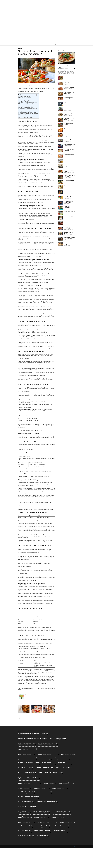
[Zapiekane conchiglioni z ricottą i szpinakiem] (60, 104)
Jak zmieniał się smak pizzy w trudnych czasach (27, 103)
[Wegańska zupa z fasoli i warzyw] (60, 135)
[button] (71, 43)
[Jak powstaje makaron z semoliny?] (60, 125)
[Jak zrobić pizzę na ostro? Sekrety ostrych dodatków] (60, 244)
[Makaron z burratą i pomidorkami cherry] (60, 140)
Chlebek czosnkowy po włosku (69, 144)
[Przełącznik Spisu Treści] (37, 95)
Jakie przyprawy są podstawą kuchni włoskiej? (27, 757)
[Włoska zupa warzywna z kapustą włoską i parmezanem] (60, 161)
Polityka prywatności (46, 44)
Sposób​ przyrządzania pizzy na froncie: (26, 100)
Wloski (26, 694)
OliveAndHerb (52, 739)
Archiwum (24, 44)
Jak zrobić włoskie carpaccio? (46, 757)
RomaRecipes (40, 754)
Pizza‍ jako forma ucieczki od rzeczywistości (26, 106)
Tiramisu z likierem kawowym (69, 180)
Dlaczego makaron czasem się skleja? (42, 786)
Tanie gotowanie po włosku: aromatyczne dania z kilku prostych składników (23, 714)
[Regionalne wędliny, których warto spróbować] (60, 94)
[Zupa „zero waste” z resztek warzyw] (60, 120)
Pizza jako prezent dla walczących (25, 111)
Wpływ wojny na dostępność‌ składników (26, 97)
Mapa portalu (37, 44)
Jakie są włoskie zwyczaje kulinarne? (67, 820)
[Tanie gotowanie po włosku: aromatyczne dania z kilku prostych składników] (23, 709)
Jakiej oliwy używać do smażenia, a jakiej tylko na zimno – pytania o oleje (33, 733)
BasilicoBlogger (38, 768)
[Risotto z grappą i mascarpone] (60, 78)
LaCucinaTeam (38, 827)
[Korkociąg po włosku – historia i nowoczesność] (60, 177)
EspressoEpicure (40, 744)
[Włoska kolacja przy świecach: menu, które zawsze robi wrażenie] (36, 709)
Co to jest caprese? (46, 762)
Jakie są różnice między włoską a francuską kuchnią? (29, 762)
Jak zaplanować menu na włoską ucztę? (42, 830)
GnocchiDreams (20, 812)
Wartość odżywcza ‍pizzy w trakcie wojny (26, 107)
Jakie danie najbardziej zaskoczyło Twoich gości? (48, 752)
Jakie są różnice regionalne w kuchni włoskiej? (27, 748)
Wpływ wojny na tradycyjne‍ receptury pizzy (27, 114)
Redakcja (54, 44)
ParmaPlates (20, 773)
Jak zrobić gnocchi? (48, 782)
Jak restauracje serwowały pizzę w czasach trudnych (29, 113)
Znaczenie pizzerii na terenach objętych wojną (28, 112)
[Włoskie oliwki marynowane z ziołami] (60, 171)
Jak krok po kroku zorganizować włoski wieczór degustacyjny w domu (48, 714)
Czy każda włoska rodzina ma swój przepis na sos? (47, 801)
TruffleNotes (60, 68)
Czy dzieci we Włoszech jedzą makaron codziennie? (28, 796)
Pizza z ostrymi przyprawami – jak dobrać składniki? (25, 689)
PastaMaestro (20, 734)
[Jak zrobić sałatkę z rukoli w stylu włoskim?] (60, 150)
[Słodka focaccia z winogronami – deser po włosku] (60, 187)
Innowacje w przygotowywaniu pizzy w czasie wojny (28, 102)
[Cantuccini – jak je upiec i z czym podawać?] (60, 228)
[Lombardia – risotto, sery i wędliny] (60, 233)
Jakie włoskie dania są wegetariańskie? (26, 835)
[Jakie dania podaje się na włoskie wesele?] (60, 98)
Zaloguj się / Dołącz (20, 40)
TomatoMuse (20, 768)
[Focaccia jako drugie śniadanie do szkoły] (60, 197)
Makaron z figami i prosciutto (69, 128)
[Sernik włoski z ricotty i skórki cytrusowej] (66, 58)
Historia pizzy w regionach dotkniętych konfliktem (28, 108)
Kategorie (30, 44)
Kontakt (59, 44)
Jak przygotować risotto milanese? (60, 830)
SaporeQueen (20, 759)
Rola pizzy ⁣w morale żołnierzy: (25, 101)
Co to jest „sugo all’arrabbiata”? (24, 830)
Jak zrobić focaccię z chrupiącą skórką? (26, 791)
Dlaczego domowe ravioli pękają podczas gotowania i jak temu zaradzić (32, 738)
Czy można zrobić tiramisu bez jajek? (62, 757)
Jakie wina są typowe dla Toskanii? (43, 825)
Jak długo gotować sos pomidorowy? (25, 767)
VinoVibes (19, 749)
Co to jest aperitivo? (22, 811)
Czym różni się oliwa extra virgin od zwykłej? (27, 772)
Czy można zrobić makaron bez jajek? (60, 786)
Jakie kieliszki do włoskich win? (69, 87)
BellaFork (19, 744)
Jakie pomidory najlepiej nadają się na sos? (64, 767)
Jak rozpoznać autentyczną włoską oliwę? (26, 752)
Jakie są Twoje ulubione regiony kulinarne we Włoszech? (29, 782)
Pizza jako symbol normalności (24, 96)
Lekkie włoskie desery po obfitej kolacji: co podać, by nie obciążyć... (69, 238)
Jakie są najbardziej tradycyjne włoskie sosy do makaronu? (51, 772)
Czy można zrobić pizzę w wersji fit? (66, 782)
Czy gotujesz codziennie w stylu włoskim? (26, 820)
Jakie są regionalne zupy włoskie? (25, 816)
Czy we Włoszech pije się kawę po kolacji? (60, 816)
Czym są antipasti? (62, 762)
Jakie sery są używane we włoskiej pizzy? (44, 767)
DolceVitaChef (20, 778)
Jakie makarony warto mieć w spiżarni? (26, 801)
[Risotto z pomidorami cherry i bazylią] (60, 213)
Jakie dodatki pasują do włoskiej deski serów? (47, 820)
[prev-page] (18, 718)
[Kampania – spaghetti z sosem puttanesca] (60, 109)
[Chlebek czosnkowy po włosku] (60, 146)
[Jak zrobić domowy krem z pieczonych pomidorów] (60, 203)
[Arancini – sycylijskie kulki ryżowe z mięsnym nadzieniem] (60, 218)
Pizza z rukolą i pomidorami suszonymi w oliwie (46, 688)
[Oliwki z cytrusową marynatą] (60, 166)
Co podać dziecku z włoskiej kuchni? (25, 825)
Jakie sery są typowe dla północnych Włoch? (27, 806)
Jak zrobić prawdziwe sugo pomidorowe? (41, 811)
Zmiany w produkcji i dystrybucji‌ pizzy (26, 109)
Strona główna (20, 47)
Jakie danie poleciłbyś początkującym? (61, 825)
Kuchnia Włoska (25, 47)
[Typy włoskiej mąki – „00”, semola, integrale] (60, 208)
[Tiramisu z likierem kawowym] (60, 182)
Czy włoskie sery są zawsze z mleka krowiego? (48, 743)
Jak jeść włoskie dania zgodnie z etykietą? (27, 743)
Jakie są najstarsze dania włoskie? (44, 791)
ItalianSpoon (20, 739)
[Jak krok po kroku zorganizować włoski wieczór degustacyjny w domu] (49, 709)
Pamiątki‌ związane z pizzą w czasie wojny (26, 117)
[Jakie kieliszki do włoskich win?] (60, 89)
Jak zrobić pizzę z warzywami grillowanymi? (45, 40)
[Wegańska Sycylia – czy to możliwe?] (60, 83)
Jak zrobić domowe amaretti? (43, 835)
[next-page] (20, 718)
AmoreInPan (20, 783)
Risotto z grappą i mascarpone (69, 76)
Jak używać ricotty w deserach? (24, 786)
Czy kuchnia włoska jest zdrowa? (68, 752)
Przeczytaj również (72, 846)
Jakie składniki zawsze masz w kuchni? (58, 738)
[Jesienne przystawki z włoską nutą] (60, 156)
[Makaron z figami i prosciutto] (60, 130)
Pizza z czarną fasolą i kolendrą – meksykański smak (31, 40)
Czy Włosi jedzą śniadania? (40, 816)
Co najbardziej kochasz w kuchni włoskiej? (62, 811)
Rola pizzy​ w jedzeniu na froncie (24, 98)
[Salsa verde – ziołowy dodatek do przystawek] (60, 114)
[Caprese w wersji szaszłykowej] (60, 223)
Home (20, 44)
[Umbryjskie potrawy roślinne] (60, 192)
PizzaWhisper (20, 802)
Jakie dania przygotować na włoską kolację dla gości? (29, 777)
